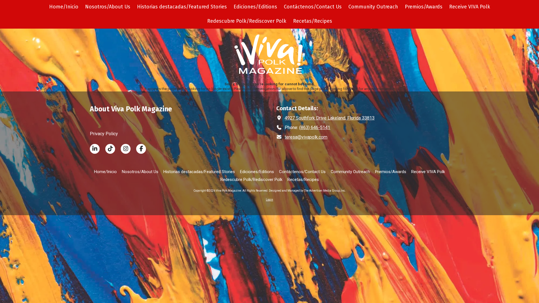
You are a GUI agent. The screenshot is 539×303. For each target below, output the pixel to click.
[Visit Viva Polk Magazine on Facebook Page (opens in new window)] (141, 149)
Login (269, 199)
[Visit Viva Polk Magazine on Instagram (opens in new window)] (126, 149)
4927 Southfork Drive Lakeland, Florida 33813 (329, 118)
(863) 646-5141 (314, 127)
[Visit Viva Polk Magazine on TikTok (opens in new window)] (110, 149)
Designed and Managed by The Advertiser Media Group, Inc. (307, 190)
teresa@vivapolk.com (306, 137)
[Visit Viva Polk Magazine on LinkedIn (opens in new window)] (95, 149)
